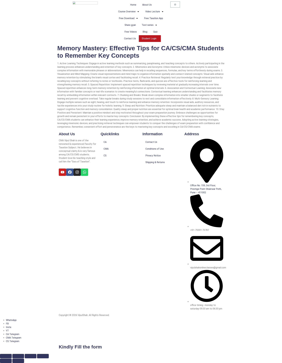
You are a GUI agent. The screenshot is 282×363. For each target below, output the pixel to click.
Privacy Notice (153, 155)
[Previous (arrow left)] (6, 361)
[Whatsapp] (84, 172)
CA (105, 142)
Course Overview (127, 11)
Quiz (155, 31)
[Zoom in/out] (6, 356)
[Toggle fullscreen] (18, 356)
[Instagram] (77, 172)
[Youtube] (62, 172)
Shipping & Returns (155, 162)
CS (105, 155)
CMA (106, 148)
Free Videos (130, 31)
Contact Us (130, 38)
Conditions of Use (154, 148)
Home (133, 4)
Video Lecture (152, 11)
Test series (147, 25)
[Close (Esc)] (43, 356)
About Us (147, 4)
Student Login (149, 38)
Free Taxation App (153, 18)
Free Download (126, 18)
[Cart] (175, 4)
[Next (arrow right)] (18, 361)
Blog (145, 31)
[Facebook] (69, 172)
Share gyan (130, 25)
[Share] (30, 356)
